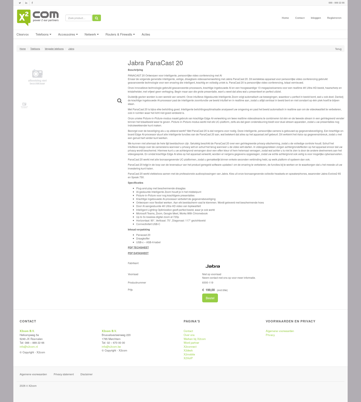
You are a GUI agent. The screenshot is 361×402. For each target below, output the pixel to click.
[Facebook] (32, 3)
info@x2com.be (111, 347)
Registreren (334, 18)
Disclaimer (86, 374)
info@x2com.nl (29, 347)
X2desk (188, 350)
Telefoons (43, 34)
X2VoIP (188, 358)
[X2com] (38, 18)
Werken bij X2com (195, 339)
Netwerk (91, 34)
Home (285, 18)
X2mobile (189, 354)
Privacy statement (64, 374)
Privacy (270, 335)
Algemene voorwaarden (280, 331)
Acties (146, 34)
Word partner (191, 343)
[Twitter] (20, 3)
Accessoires (67, 34)
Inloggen (316, 18)
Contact (300, 18)
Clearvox (23, 34)
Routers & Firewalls (119, 34)
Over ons (189, 335)
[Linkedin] (26, 3)
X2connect (190, 347)
